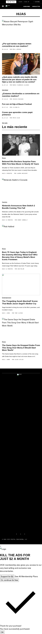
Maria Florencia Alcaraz (21, 85)
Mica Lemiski (17, 49)
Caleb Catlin (19, 359)
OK (2, 632)
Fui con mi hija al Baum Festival (17, 104)
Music (4, 158)
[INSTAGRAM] (19, 533)
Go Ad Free (11, 1)
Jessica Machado (18, 99)
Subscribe (26, 6)
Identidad (5, 90)
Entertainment (6, 297)
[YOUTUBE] (27, 533)
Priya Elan (16, 118)
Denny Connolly (23, 220)
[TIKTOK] (23, 533)
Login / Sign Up (23, 1)
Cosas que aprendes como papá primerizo (17, 113)
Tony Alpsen (19, 313)
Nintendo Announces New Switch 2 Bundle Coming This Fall (18, 207)
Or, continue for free (9, 580)
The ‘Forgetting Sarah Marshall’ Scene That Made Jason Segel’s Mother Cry (20, 302)
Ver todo (4, 123)
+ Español (37, 1)
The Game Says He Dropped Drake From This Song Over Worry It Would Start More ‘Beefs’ (21, 347)
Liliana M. (16, 107)
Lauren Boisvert (22, 173)
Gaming (4, 202)
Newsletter (36, 6)
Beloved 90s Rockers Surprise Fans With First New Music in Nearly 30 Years (20, 162)
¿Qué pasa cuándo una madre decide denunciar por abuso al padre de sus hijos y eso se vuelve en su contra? (19, 79)
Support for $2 (7, 576)
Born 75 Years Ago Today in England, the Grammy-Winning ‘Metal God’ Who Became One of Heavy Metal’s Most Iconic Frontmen (20, 256)
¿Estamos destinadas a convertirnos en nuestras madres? (20, 94)
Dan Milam (21, 269)
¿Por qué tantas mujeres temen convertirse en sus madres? (16, 45)
